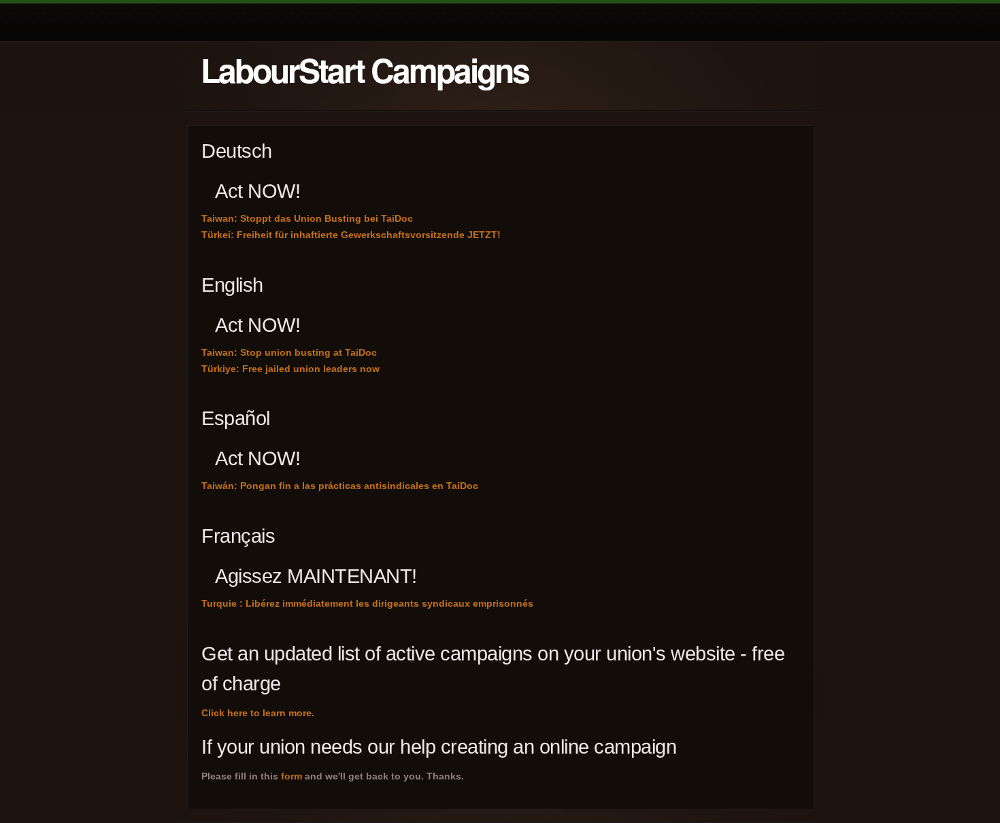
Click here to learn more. (257, 712)
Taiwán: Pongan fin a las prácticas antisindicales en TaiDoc (339, 485)
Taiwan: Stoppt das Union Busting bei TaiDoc (307, 218)
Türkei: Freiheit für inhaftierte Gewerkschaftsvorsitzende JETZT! (351, 234)
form (291, 776)
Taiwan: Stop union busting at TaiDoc (289, 352)
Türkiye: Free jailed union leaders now (290, 368)
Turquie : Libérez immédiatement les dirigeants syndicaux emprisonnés (367, 603)
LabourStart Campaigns (365, 69)
